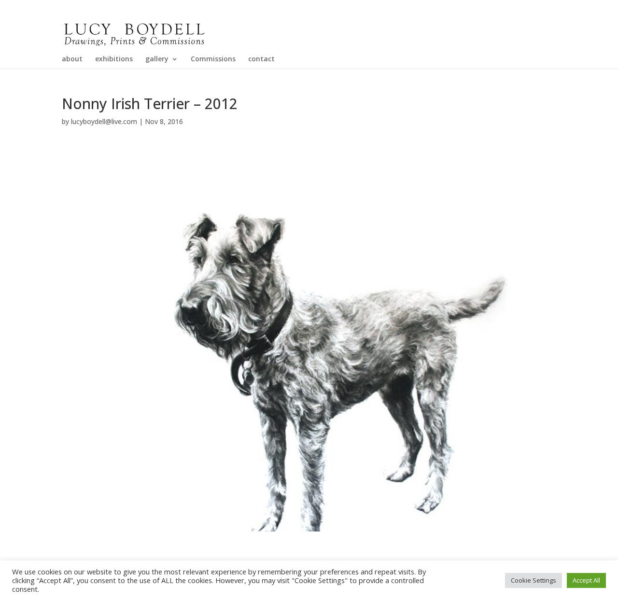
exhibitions (114, 59)
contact (261, 59)
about (72, 59)
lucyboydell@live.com (104, 121)
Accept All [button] (586, 580)
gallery (157, 59)
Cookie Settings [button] (533, 580)
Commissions (213, 59)
